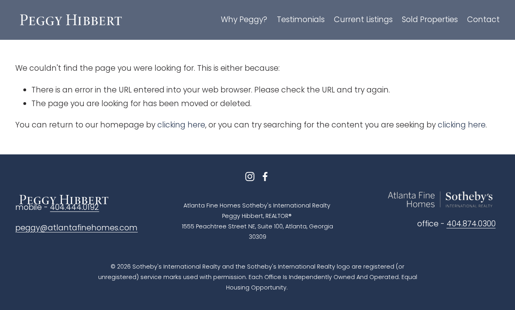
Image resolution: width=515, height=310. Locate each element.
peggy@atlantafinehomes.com (76, 227)
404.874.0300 (471, 223)
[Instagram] (250, 176)
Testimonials (301, 19)
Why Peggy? (244, 19)
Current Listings (363, 19)
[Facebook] (265, 176)
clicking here (181, 124)
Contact (483, 19)
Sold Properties (430, 19)
